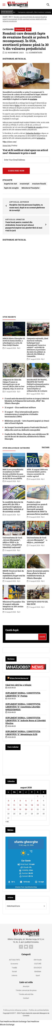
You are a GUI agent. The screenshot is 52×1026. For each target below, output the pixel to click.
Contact (26, 998)
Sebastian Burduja (33, 133)
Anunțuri (26, 986)
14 (32, 805)
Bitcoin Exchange (19, 1021)
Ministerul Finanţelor (30, 188)
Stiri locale (38, 960)
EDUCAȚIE (38, 968)
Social (14, 971)
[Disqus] (26, 277)
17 (8, 809)
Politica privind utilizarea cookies (15, 1010)
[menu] (4, 5)
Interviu (14, 975)
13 (26, 805)
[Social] (21, 947)
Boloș (17, 105)
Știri (10, 17)
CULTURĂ (37, 964)
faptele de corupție (35, 127)
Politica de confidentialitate (39, 1010)
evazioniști (24, 184)
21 (32, 809)
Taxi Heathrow (6, 1021)
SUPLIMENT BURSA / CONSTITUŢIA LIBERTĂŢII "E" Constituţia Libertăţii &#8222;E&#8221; (22, 707)
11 (14, 805)
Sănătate (37, 971)
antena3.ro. (41, 138)
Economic (20, 29)
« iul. (7, 822)
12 (20, 805)
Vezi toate (45, 447)
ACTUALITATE (14, 960)
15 (38, 805)
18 (14, 809)
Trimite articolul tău (26, 994)
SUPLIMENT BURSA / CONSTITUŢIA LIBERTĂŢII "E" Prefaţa (22, 694)
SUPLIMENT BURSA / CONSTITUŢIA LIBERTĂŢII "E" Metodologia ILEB (22, 732)
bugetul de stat (10, 184)
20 (26, 809)
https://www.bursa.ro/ (19, 678)
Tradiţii (14, 968)
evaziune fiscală (39, 184)
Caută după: (12, 630)
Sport (38, 975)
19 (20, 809)
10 (8, 805)
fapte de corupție (11, 188)
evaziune (33, 99)
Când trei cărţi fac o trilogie (18, 685)
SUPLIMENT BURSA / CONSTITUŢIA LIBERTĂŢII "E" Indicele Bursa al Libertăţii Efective (25, 720)
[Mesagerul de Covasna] (17, 4)
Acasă (5, 17)
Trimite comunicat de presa (26, 990)
